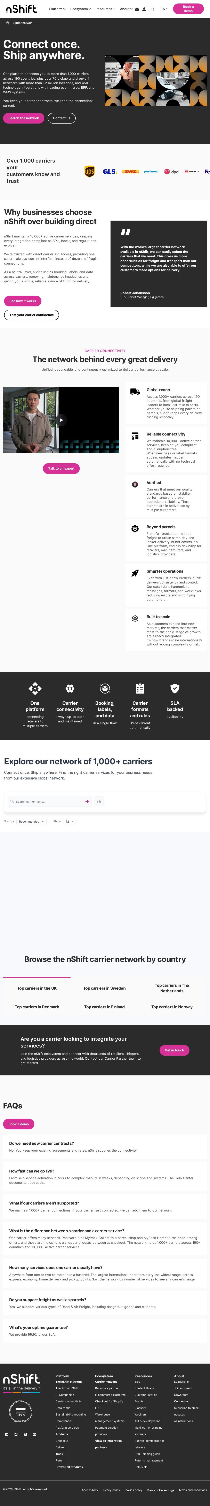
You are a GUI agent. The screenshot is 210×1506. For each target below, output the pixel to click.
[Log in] (144, 9)
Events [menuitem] (139, 1401)
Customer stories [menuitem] (146, 1394)
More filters (99, 801)
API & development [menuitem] (147, 1421)
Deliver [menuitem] (60, 1447)
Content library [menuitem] (144, 1388)
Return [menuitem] (60, 1460)
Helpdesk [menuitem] (141, 1467)
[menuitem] (69, 1381)
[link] (37, 988)
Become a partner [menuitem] (107, 1388)
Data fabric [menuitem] (63, 1408)
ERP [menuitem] (97, 1408)
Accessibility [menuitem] (90, 1490)
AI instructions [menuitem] (183, 1421)
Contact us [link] (61, 118)
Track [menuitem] (59, 1454)
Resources (104, 9)
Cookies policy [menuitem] (133, 1490)
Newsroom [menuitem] (181, 1394)
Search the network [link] (23, 118)
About (125, 9)
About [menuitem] (179, 1376)
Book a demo (188, 9)
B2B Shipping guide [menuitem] (147, 1454)
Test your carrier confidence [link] (31, 315)
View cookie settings (160, 1490)
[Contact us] (137, 9)
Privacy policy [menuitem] (111, 1490)
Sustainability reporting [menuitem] (71, 1414)
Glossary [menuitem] (140, 1408)
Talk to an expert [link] (61, 468)
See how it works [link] (22, 301)
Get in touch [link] (174, 1050)
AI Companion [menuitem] (65, 1394)
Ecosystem (79, 9)
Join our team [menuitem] (183, 1388)
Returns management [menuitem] (149, 1460)
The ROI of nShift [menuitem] (67, 1388)
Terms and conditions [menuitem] (193, 1490)
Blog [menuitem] (137, 1381)
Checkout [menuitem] (62, 1440)
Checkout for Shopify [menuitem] (109, 1401)
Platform (56, 9)
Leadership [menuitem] (181, 1381)
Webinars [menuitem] (141, 1414)
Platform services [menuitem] (67, 1427)
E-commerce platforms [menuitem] (110, 1394)
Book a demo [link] (18, 1124)
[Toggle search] (152, 9)
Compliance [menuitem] (63, 1421)
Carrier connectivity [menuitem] (69, 1401)
